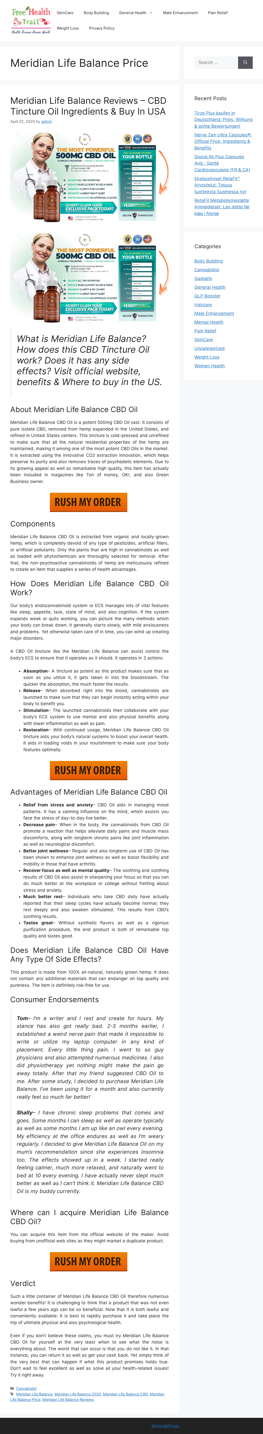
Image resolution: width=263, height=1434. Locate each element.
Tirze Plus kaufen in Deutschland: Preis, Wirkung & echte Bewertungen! (223, 119)
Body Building (96, 12)
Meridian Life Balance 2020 (77, 1394)
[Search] (245, 63)
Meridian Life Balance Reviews (68, 1399)
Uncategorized (209, 348)
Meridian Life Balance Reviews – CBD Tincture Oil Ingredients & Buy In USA (88, 106)
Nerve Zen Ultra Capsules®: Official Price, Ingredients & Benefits (223, 141)
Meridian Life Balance (34, 1394)
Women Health (209, 365)
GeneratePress (165, 1425)
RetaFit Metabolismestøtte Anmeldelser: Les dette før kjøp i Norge (222, 207)
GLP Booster (207, 296)
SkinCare (65, 12)
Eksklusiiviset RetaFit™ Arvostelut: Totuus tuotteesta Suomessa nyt (220, 185)
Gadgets (203, 278)
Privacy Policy (102, 28)
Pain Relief (218, 12)
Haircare (203, 304)
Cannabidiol (26, 1388)
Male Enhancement (180, 12)
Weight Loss (68, 28)
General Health (132, 12)
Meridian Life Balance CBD (125, 1394)
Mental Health (208, 322)
